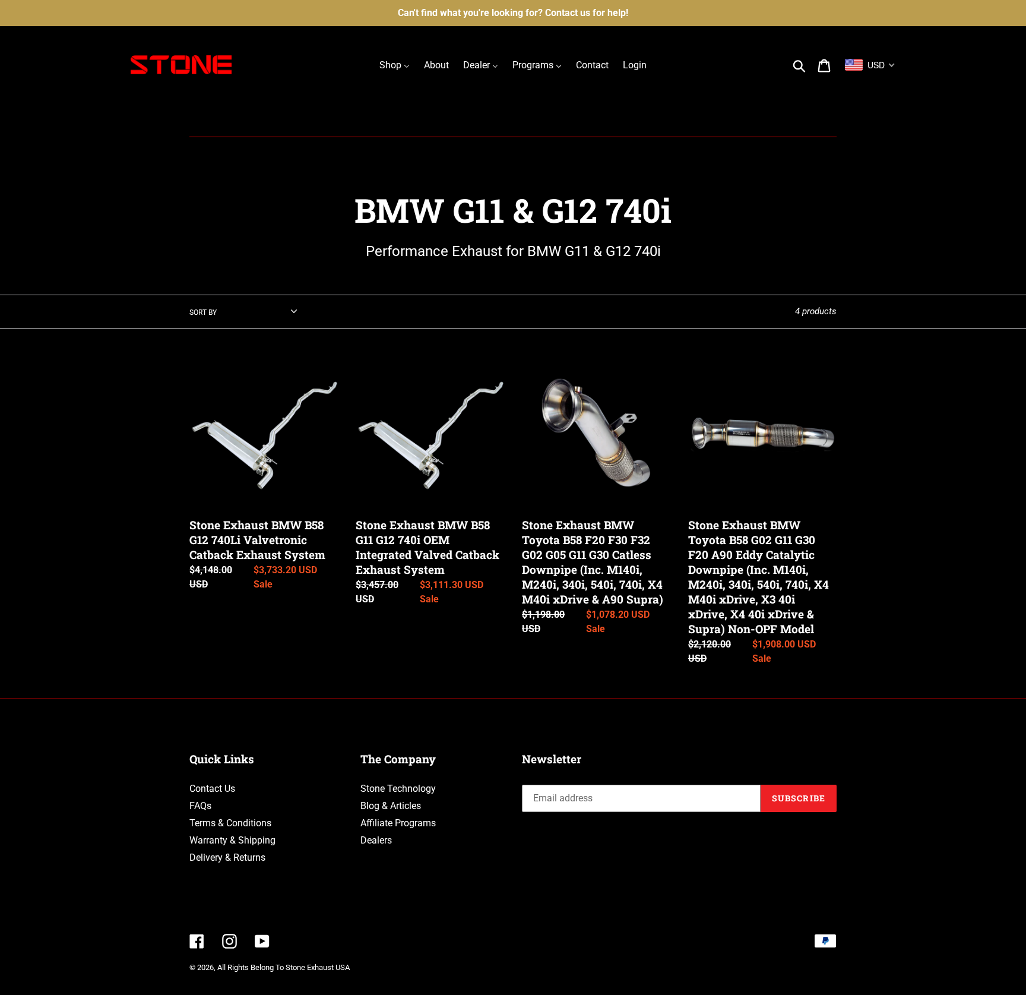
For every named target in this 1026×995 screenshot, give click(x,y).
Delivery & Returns (227, 857)
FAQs (200, 805)
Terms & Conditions (230, 823)
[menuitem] (394, 65)
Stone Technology (398, 788)
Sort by (203, 312)
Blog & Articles (390, 805)
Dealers (376, 840)
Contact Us (212, 788)
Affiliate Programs (398, 823)
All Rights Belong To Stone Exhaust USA (283, 967)
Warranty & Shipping (232, 840)
